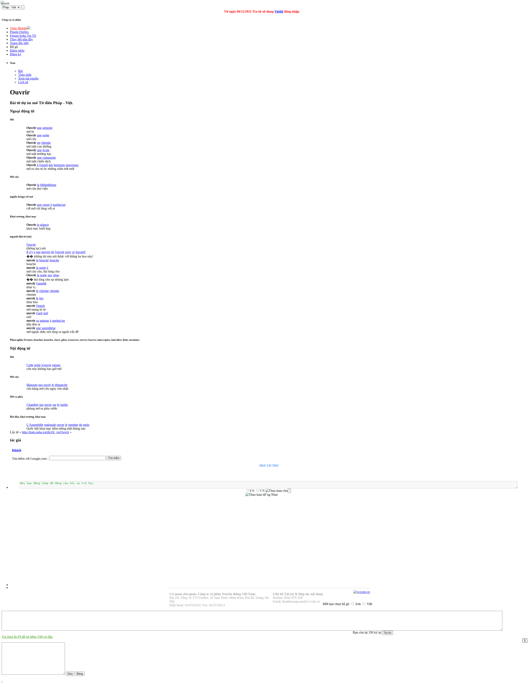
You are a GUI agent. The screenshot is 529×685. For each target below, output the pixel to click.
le (37, 291)
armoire (47, 128)
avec (68, 252)
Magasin (32, 385)
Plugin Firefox (19, 32)
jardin (64, 404)
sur (54, 404)
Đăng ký (15, 54)
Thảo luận (24, 74)
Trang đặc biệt (19, 43)
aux (50, 275)
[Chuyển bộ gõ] (3, 3)
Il (27, 252)
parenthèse (49, 328)
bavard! (81, 252)
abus (56, 275)
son (39, 204)
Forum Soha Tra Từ (23, 35)
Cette (29, 365)
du (80, 424)
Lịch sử (23, 82)
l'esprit (43, 165)
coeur (46, 204)
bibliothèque (48, 185)
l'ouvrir (31, 244)
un (38, 142)
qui (40, 385)
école (46, 150)
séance (44, 224)
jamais (56, 365)
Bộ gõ (14, 47)
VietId (278, 11)
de (52, 252)
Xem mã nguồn (28, 78)
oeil (45, 313)
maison (44, 320)
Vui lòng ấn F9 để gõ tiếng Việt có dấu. (27, 637)
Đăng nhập (17, 50)
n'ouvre (46, 365)
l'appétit (41, 283)
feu (41, 298)
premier (73, 424)
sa (37, 320)
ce (73, 252)
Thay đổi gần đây (21, 39)
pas (38, 252)
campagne (49, 157)
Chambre (32, 404)
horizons (59, 165)
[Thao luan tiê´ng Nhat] (261, 495)
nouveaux (72, 165)
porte (46, 135)
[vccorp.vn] (362, 592)
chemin (46, 142)
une (39, 128)
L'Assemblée (34, 424)
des (51, 165)
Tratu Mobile (18, 28)
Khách (16, 450)
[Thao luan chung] (278, 491)
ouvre (47, 385)
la (38, 185)
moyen (45, 252)
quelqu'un (59, 204)
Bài (20, 71)
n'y (31, 252)
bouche (44, 260)
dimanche (61, 385)
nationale (50, 424)
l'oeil (39, 313)
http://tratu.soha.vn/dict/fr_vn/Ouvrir (45, 432)
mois (86, 424)
